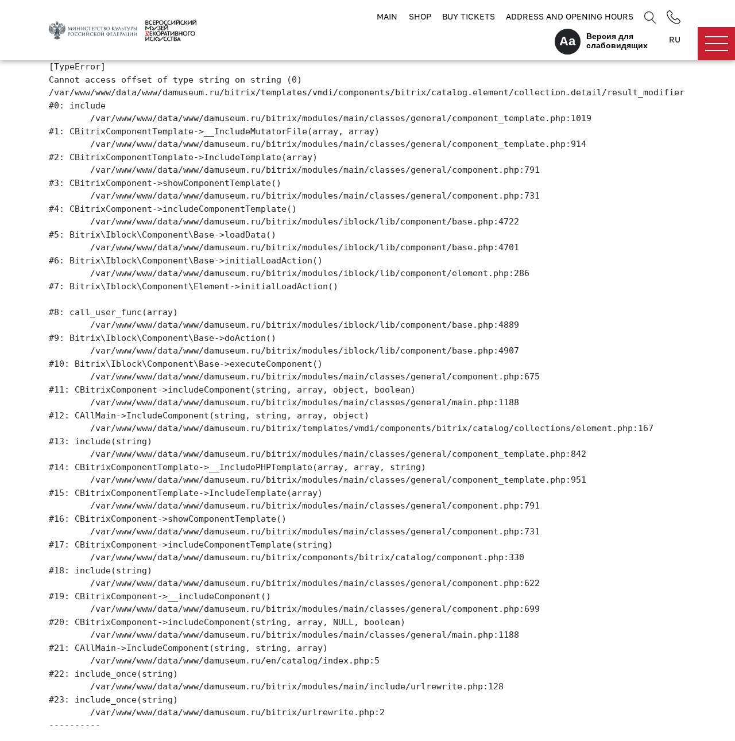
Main (387, 16)
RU (674, 39)
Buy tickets (468, 16)
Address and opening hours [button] (569, 16)
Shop (420, 16)
